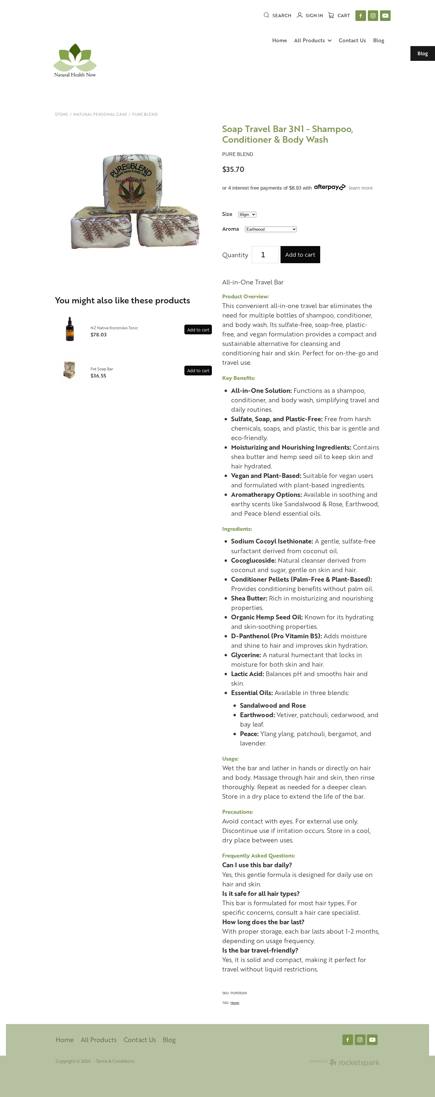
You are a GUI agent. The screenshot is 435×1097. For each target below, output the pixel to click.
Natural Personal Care (100, 114)
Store (61, 114)
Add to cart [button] (300, 254)
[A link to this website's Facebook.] (360, 15)
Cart (343, 15)
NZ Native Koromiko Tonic (114, 328)
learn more (361, 188)
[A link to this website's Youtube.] (385, 15)
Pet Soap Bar (102, 369)
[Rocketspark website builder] (344, 1063)
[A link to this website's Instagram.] (373, 15)
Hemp (235, 1003)
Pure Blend (144, 114)
